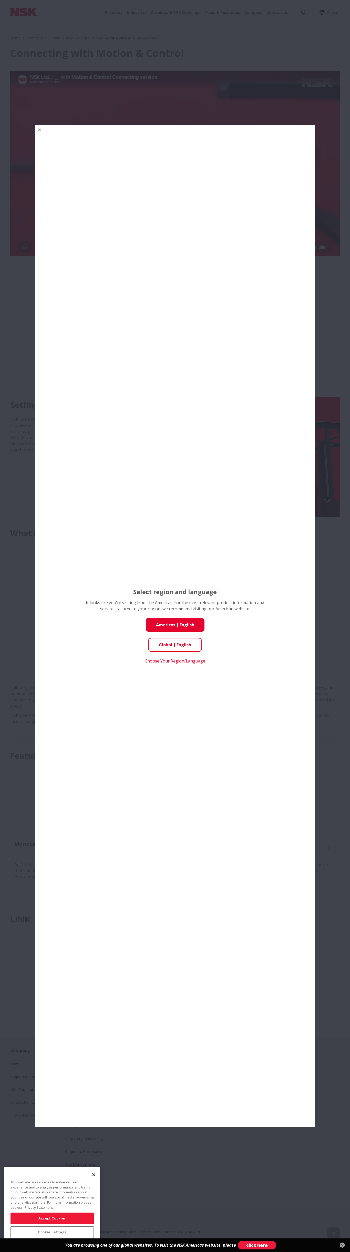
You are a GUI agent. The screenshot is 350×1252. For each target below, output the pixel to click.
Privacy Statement (39, 1207)
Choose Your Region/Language (175, 661)
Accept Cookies (52, 1218)
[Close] (93, 1174)
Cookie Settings (52, 1232)
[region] (52, 1207)
